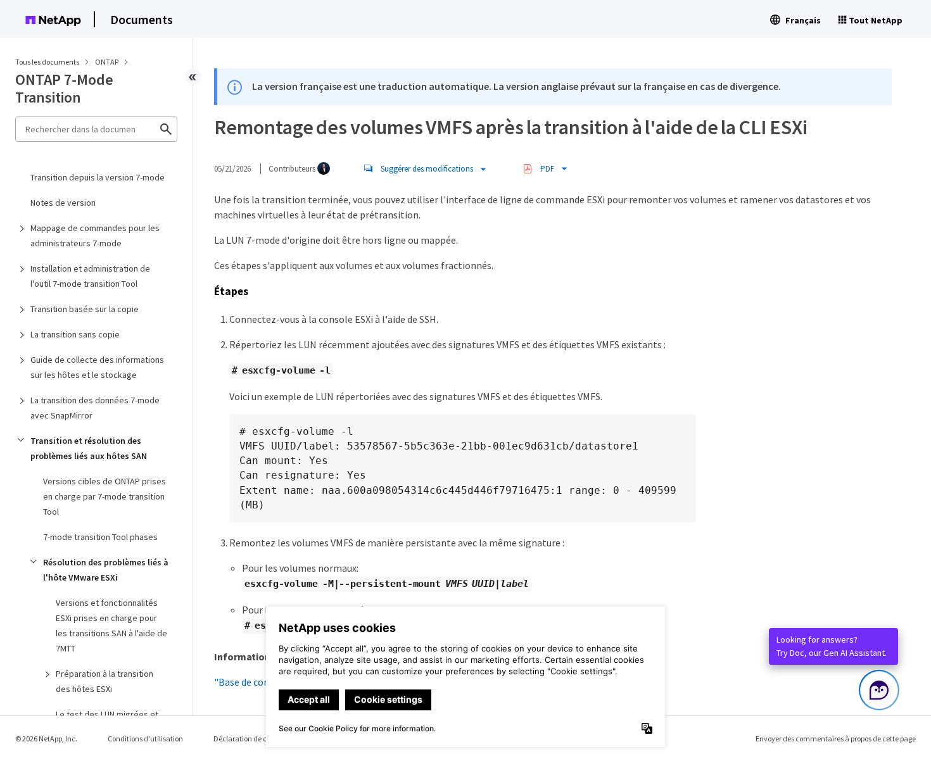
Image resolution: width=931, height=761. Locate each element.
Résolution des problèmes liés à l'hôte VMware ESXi (105, 570)
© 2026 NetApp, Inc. (46, 738)
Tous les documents (47, 61)
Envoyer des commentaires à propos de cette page (836, 738)
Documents (141, 19)
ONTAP (107, 61)
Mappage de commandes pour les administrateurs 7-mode (95, 235)
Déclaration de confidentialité (261, 738)
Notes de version (63, 202)
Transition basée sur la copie (84, 309)
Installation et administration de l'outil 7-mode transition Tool (90, 276)
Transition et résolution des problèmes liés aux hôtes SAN (88, 448)
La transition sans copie (75, 334)
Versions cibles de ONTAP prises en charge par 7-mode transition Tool (104, 496)
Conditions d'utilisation (145, 738)
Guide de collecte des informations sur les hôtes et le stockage (97, 367)
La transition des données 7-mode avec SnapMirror (95, 407)
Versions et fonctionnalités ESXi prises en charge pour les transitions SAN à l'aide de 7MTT (111, 625)
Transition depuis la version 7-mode (97, 177)
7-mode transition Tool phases (100, 537)
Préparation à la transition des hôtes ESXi (104, 681)
